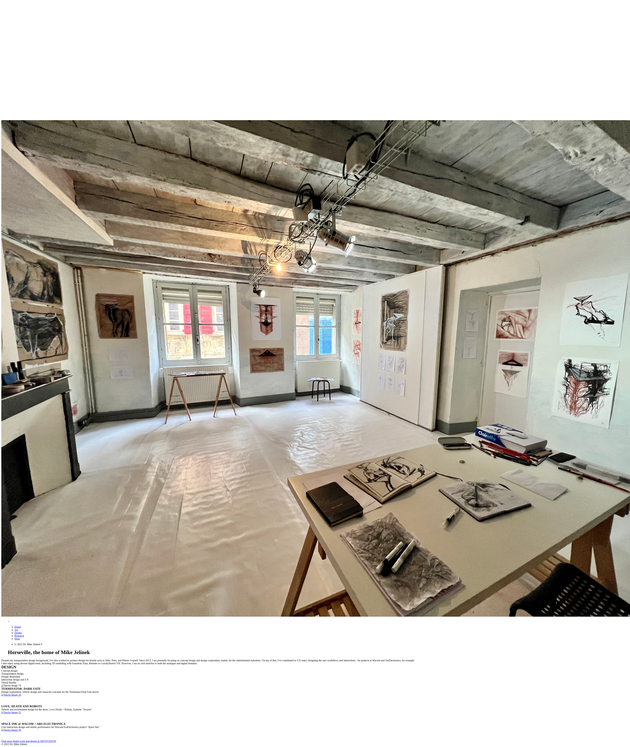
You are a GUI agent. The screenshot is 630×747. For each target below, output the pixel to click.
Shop (17, 638)
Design (18, 632)
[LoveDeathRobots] (11, 712)
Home (17, 627)
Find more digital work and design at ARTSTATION (28, 741)
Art (16, 629)
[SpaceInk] (11, 730)
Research (19, 635)
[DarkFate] (11, 694)
